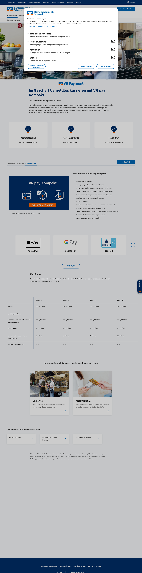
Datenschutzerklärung (35, 26)
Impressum (51, 26)
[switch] (113, 41)
